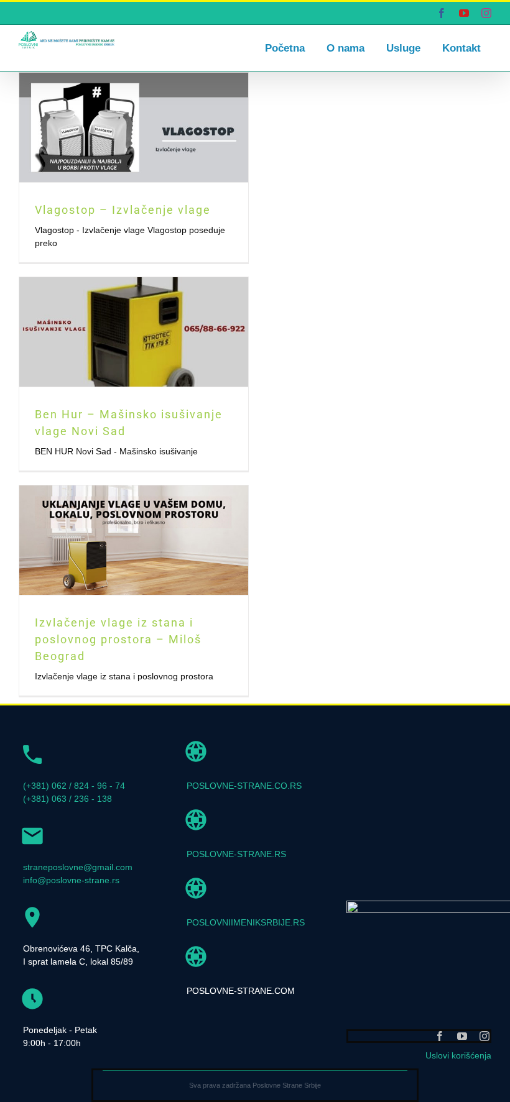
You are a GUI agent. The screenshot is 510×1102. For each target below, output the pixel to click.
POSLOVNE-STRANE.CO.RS (244, 786)
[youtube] (462, 1036)
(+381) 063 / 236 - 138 (67, 799)
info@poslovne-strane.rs (71, 880)
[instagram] (484, 1036)
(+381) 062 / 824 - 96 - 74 (74, 786)
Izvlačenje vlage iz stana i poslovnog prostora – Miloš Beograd (118, 639)
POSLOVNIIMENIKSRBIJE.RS (246, 922)
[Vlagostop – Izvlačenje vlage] (133, 127)
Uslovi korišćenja (458, 1055)
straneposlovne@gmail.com (77, 867)
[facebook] (440, 1036)
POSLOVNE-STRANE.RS (236, 854)
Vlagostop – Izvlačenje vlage (123, 209)
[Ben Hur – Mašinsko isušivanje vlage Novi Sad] (133, 332)
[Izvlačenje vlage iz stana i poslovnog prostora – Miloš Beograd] (133, 540)
